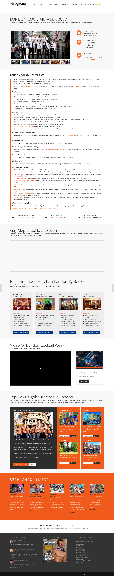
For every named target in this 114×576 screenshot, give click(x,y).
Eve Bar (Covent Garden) (43, 129)
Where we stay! (56, 215)
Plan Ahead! (88, 54)
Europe (84, 10)
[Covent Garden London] (68, 418)
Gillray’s (41, 149)
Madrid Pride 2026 (80, 550)
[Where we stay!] (46, 217)
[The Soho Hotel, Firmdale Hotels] (68, 304)
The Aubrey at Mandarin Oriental (23, 193)
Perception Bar (63, 149)
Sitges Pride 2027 (80, 544)
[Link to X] (98, 574)
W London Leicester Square (48, 209)
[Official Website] (79, 217)
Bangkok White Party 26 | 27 (82, 562)
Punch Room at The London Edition (24, 181)
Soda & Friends (18, 197)
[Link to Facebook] (100, 574)
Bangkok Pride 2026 (80, 547)
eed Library (87, 164)
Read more (12, 511)
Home (80, 10)
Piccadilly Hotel (22, 209)
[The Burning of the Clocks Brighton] (1, 288)
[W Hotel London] (89, 368)
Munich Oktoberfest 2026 (82, 555)
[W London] (45, 304)
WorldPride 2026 (80, 545)
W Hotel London (54, 217)
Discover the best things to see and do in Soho (26, 457)
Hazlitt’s (14, 209)
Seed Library (17, 189)
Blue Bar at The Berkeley (21, 178)
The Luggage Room (50, 149)
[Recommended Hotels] (13, 217)
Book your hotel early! (89, 59)
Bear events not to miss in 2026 (20, 560)
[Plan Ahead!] (79, 55)
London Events (90, 10)
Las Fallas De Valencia (95, 494)
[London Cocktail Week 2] (66, 62)
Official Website (90, 215)
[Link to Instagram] (103, 574)
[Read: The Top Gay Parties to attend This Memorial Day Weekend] (11, 550)
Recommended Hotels (26, 215)
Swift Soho (23, 124)
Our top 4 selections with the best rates (27, 219)
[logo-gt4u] (20, 4)
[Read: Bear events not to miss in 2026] (11, 561)
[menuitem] (40, 4)
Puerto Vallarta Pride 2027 (82, 557)
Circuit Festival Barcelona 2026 (83, 560)
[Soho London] (33, 425)
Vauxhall (77, 86)
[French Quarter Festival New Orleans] (113, 288)
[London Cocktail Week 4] (56, 62)
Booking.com (16, 313)
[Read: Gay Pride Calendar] (11, 541)
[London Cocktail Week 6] (35, 62)
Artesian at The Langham (21, 185)
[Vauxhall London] (92, 418)
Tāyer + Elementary (19, 174)
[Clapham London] (68, 448)
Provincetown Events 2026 (82, 554)
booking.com (98, 234)
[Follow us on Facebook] (55, 562)
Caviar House (73, 135)
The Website (97, 219)
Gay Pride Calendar (18, 540)
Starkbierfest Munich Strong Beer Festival (35, 495)
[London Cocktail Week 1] (45, 62)
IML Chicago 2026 (80, 549)
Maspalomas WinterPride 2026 (83, 552)
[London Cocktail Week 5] (25, 62)
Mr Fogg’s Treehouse (28, 126)
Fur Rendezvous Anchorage (54, 495)
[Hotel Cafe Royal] (22, 304)
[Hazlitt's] (92, 304)
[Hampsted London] (92, 448)
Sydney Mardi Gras (15, 494)
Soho (15, 443)
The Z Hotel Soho (33, 209)
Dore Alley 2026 (79, 559)
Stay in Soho (26, 86)
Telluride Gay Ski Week (76, 494)
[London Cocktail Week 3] (40, 44)
